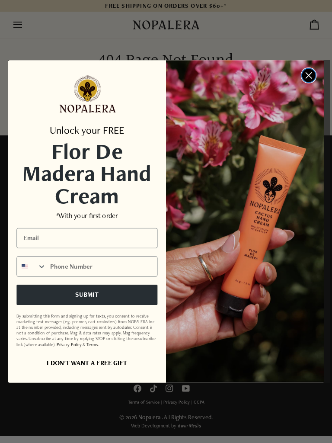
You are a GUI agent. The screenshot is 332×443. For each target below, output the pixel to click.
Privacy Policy (69, 344)
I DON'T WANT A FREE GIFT (87, 362)
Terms (91, 344)
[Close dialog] (309, 75)
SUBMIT (87, 294)
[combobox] (31, 266)
